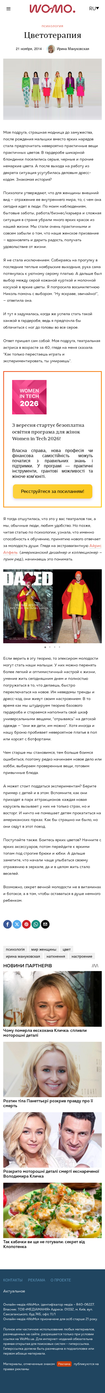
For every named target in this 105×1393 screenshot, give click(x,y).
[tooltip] (7, 924)
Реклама (36, 1280)
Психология (52, 26)
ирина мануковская (23, 956)
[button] (96, 8)
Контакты (13, 1280)
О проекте (61, 1280)
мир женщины (43, 949)
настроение (82, 956)
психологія (15, 949)
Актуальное (14, 1291)
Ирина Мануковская (73, 48)
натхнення (56, 956)
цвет (67, 949)
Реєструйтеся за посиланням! (52, 491)
